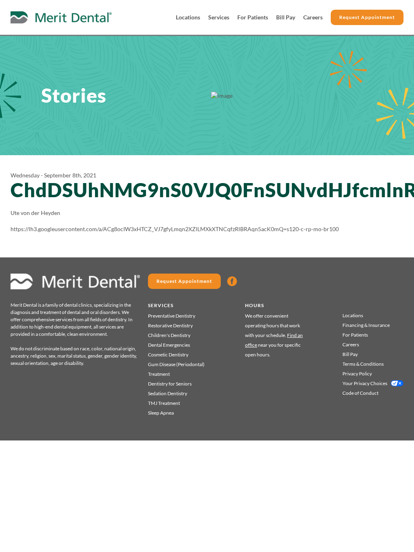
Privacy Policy (357, 374)
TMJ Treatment (164, 403)
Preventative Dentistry (171, 316)
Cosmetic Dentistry (168, 355)
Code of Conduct (360, 393)
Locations (188, 17)
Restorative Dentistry (170, 325)
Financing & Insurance (366, 325)
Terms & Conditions (363, 364)
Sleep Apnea (161, 413)
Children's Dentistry (169, 335)
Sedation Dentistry (167, 393)
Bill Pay (285, 17)
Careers (313, 17)
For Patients (252, 17)
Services (218, 17)
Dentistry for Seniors (170, 384)
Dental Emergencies (169, 345)
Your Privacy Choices (364, 383)
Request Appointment (367, 17)
